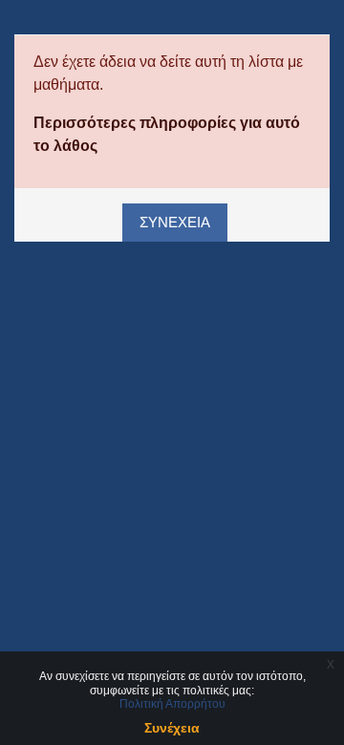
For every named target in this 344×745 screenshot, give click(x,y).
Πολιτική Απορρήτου (172, 704)
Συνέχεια (175, 222)
